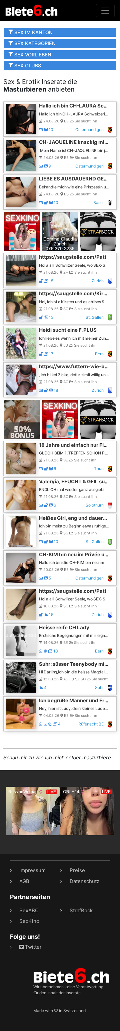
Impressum (32, 870)
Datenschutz (84, 881)
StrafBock (81, 910)
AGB (24, 881)
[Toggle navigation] (105, 10)
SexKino (29, 921)
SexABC (29, 910)
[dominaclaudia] (60, 231)
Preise (77, 870)
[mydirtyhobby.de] (22, 419)
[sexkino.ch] (22, 231)
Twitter (33, 947)
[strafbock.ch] (98, 231)
